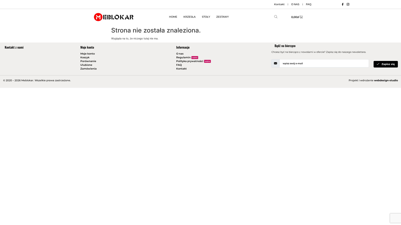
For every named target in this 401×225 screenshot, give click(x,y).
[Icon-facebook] (342, 4)
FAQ (308, 4)
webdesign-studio (386, 80)
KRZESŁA (189, 16)
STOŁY (206, 16)
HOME (173, 16)
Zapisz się (388, 64)
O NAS (295, 4)
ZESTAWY (222, 16)
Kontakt (279, 4)
